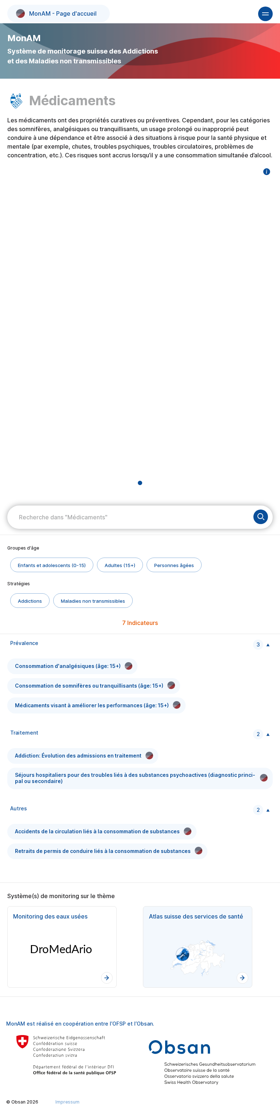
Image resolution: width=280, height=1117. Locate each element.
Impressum (67, 1102)
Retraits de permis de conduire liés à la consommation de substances (103, 851)
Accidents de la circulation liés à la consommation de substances (97, 831)
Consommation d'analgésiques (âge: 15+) (68, 666)
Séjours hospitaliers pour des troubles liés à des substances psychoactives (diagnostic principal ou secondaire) (135, 778)
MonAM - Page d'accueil (63, 13)
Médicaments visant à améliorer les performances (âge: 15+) (92, 705)
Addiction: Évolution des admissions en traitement (78, 755)
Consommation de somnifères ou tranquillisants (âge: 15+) (89, 686)
